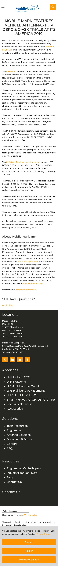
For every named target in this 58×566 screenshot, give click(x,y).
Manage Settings (29, 560)
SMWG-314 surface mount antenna (22, 162)
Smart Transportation (27, 262)
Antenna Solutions (19, 434)
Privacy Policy (43, 534)
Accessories (15, 408)
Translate (30, 515)
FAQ (9, 448)
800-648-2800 (16, 337)
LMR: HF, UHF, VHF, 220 (22, 395)
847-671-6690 (16, 334)
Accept (29, 542)
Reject (29, 551)
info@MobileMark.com (26, 290)
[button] (3, 7)
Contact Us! (7, 305)
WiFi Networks (16, 381)
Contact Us (14, 481)
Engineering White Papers (24, 468)
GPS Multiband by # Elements (26, 390)
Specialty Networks (19, 404)
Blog (10, 477)
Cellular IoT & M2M (18, 377)
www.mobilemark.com (33, 284)
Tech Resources (17, 425)
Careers (12, 443)
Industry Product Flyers (22, 472)
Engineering (14, 430)
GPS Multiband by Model (23, 386)
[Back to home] (29, 8)
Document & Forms (19, 439)
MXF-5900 (11, 72)
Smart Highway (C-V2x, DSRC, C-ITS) (31, 399)
